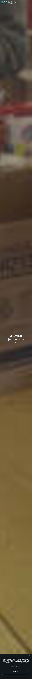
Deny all (15, 675)
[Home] (9, 2)
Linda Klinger (15, 339)
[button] (12, 343)
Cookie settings (16, 667)
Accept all (15, 671)
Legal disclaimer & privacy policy (16, 666)
